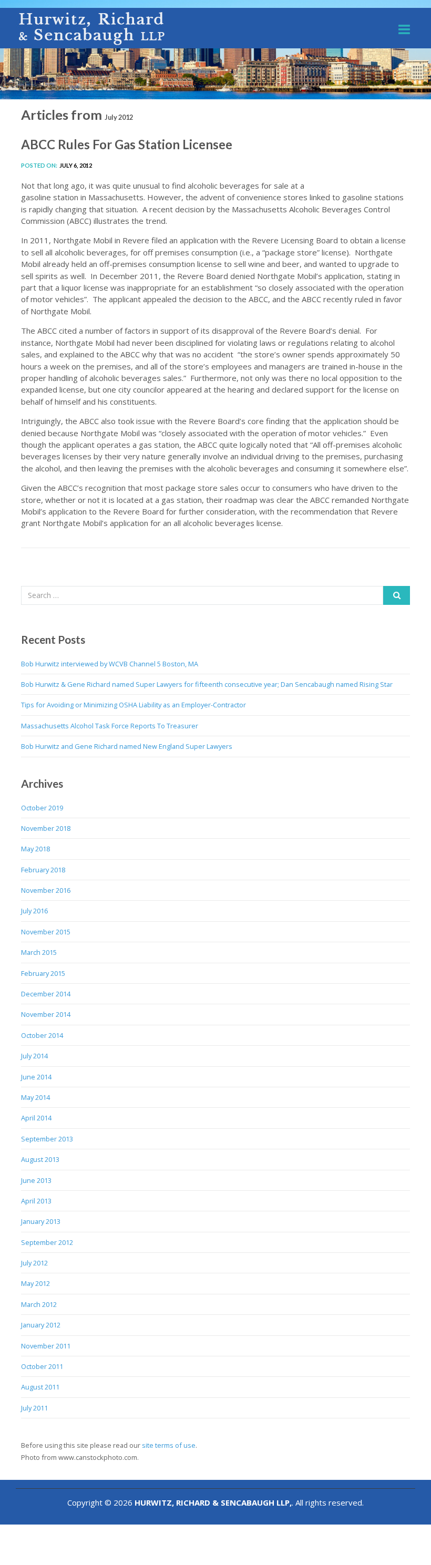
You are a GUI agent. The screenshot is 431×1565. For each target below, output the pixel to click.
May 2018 (35, 848)
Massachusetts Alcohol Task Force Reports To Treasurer (109, 725)
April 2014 (36, 1118)
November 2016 (45, 890)
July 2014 (34, 1056)
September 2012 (47, 1242)
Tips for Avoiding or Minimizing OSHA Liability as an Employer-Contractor (133, 704)
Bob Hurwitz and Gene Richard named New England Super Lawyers (126, 746)
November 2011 (45, 1346)
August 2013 (40, 1159)
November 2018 (45, 828)
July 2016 (34, 910)
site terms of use (169, 1445)
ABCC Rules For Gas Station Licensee (126, 144)
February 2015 (43, 973)
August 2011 (40, 1387)
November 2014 (45, 1014)
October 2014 (42, 1035)
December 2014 (45, 993)
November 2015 (45, 931)
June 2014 (36, 1077)
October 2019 (42, 807)
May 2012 (35, 1283)
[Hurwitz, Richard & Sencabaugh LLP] (92, 28)
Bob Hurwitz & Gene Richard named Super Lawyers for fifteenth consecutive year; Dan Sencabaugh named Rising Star (207, 684)
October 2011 (42, 1366)
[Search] (396, 595)
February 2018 (43, 869)
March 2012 (39, 1304)
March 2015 (39, 952)
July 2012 (34, 1263)
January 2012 (40, 1325)
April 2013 (36, 1201)
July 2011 (34, 1408)
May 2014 (35, 1097)
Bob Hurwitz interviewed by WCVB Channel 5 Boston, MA (109, 663)
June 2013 (36, 1180)
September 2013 (47, 1139)
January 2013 (40, 1221)
